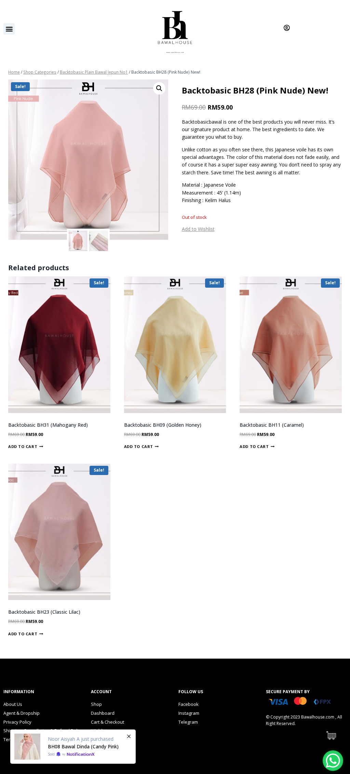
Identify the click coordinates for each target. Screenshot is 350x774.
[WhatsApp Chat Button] (333, 760)
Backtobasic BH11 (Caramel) (272, 425)
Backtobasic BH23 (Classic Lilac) (44, 612)
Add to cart (22, 446)
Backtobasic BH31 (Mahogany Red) (48, 425)
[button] (9, 29)
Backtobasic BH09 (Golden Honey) (162, 425)
